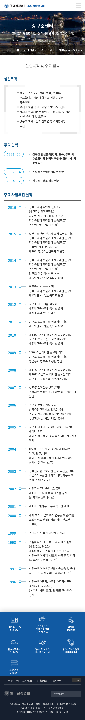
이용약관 (8, 680)
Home (19, 50)
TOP (76, 680)
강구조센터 (28, 50)
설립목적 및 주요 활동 (69, 50)
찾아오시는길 (42, 680)
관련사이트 (58, 693)
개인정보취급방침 (24, 680)
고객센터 (57, 680)
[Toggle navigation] (78, 5)
